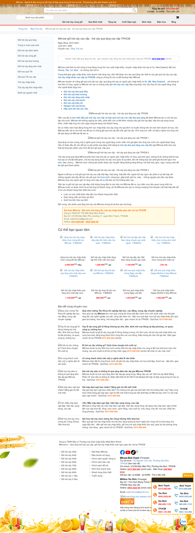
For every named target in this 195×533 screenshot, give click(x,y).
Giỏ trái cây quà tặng (27, 39)
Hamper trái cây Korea (74, 105)
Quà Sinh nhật (95, 21)
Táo (67, 70)
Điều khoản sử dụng (101, 455)
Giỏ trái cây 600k (68, 462)
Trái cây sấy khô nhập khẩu (30, 87)
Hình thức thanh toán (101, 468)
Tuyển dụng (97, 475)
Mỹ (149, 81)
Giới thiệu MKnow (99, 451)
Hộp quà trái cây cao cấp (76, 108)
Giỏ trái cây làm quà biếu (76, 91)
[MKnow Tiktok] (133, 452)
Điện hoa (161, 21)
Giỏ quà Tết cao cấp (27, 76)
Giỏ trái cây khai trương (75, 94)
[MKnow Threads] (138, 452)
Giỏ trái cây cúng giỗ (72, 21)
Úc (146, 81)
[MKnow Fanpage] (122, 452)
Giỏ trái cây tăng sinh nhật (77, 97)
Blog (173, 21)
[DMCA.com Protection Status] (127, 500)
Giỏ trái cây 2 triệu (69, 479)
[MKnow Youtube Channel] (127, 452)
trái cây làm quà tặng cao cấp (134, 145)
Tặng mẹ (112, 21)
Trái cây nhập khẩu (26, 82)
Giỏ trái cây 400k (68, 455)
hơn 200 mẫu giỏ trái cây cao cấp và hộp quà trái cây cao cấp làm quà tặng (108, 117)
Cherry (61, 70)
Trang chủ (22, 28)
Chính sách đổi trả (100, 465)
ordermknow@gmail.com (137, 491)
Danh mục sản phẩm (34, 17)
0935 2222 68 (92, 221)
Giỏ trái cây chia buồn (74, 100)
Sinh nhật (146, 21)
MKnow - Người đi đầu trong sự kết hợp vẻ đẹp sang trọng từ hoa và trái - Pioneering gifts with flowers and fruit (66, 2)
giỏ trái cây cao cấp (119, 84)
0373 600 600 (158, 58)
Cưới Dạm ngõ (129, 21)
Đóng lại (188, 475)
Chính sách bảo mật (101, 462)
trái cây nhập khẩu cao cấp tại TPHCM (76, 77)
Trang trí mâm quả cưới (28, 45)
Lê (71, 70)
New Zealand (158, 81)
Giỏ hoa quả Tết (25, 71)
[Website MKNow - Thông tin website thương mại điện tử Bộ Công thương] (143, 496)
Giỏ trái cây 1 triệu (69, 475)
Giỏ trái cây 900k (68, 472)
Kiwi (76, 70)
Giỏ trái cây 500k (68, 458)
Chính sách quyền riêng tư (104, 458)
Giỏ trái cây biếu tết (73, 102)
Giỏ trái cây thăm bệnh (28, 50)
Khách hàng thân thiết (101, 472)
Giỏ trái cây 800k (68, 468)
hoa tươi (105, 177)
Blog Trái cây (36, 28)
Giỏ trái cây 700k (68, 465)
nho (60, 162)
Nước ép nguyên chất (27, 92)
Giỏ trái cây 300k (68, 451)
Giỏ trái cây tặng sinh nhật (29, 66)
